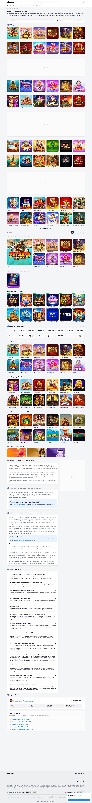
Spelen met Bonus (13, 34)
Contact (22, 2)
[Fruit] (16, 452)
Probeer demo (13, 31)
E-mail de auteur (77, 700)
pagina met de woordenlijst (19, 504)
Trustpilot (80, 792)
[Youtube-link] (77, 781)
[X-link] (80, 781)
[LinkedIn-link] (83, 781)
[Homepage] (10, 2)
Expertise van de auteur (29, 701)
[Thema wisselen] (83, 2)
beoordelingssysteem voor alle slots (23, 540)
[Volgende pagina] (83, 236)
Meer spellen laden (45, 228)
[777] (56, 452)
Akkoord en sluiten (79, 799)
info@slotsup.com (24, 789)
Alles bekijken (75, 291)
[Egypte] (36, 452)
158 (83, 232)
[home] (7, 8)
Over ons (18, 2)
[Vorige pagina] (80, 236)
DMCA (35, 792)
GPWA (29, 792)
